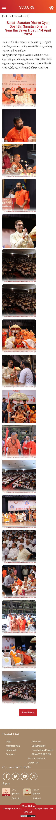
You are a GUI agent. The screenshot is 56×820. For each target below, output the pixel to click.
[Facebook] (6, 776)
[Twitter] (15, 776)
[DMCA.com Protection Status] (28, 816)
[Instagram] (33, 776)
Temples (10, 754)
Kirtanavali (11, 750)
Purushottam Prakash (42, 750)
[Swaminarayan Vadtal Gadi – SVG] (51, 7)
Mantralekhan (13, 746)
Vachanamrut (38, 746)
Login (8, 741)
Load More (28, 712)
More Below (28, 806)
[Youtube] (24, 776)
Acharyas (36, 741)
